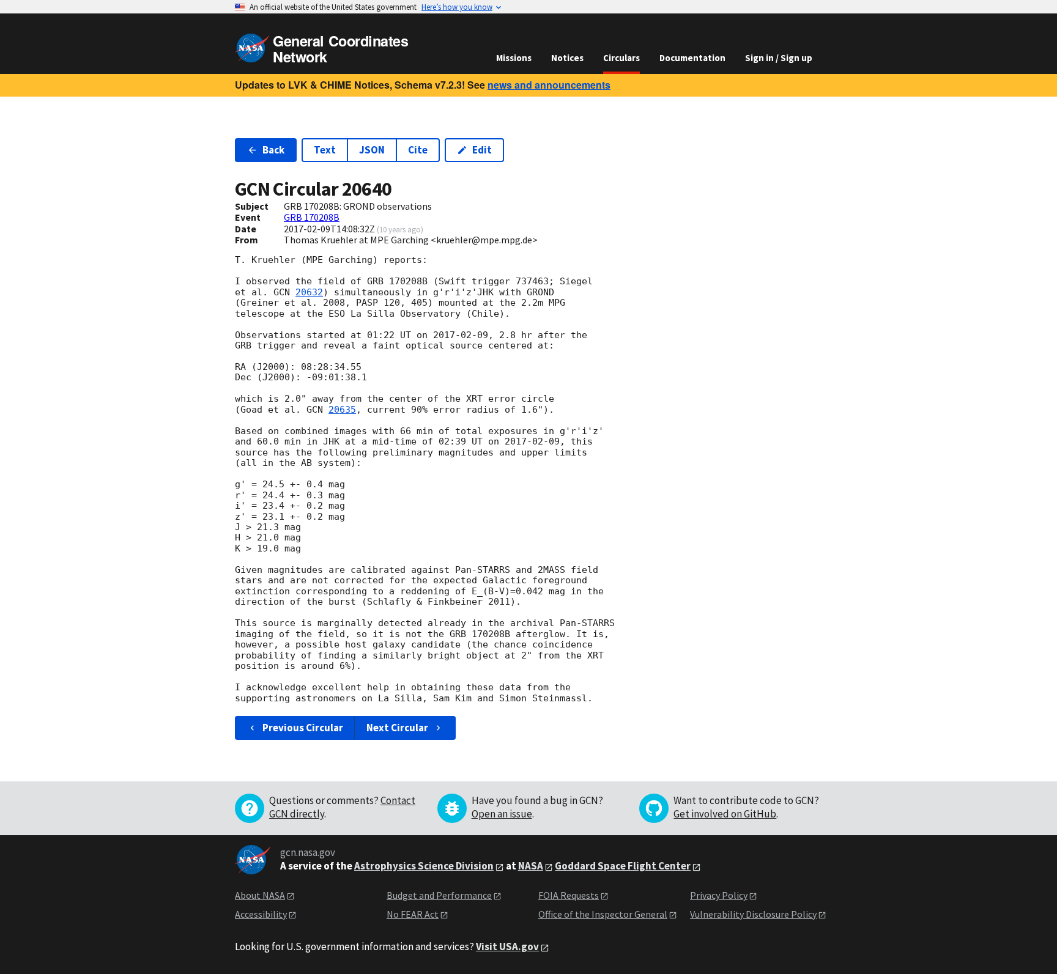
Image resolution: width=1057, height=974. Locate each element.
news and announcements (549, 85)
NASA (530, 866)
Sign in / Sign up (778, 58)
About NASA (260, 895)
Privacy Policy (718, 895)
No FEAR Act (413, 914)
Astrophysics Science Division (424, 866)
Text (325, 150)
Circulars (621, 58)
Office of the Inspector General (602, 914)
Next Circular (397, 727)
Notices (567, 58)
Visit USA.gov (507, 946)
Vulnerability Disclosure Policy (753, 914)
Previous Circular (302, 727)
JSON (372, 150)
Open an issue (502, 814)
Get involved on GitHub (724, 814)
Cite (418, 150)
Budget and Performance (439, 895)
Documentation (692, 58)
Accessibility (261, 914)
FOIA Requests (568, 895)
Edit (482, 150)
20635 (342, 409)
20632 (309, 292)
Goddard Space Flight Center (623, 866)
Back (273, 150)
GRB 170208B (311, 217)
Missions (514, 58)
